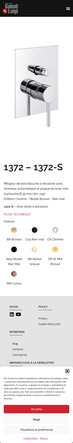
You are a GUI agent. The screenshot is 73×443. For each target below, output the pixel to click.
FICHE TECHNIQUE (17, 214)
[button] (67, 371)
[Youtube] (18, 314)
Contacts (17, 349)
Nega (36, 419)
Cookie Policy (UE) (49, 324)
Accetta (36, 409)
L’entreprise (19, 355)
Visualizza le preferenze (36, 429)
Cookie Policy (30, 438)
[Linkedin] (11, 314)
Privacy (44, 438)
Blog (15, 343)
